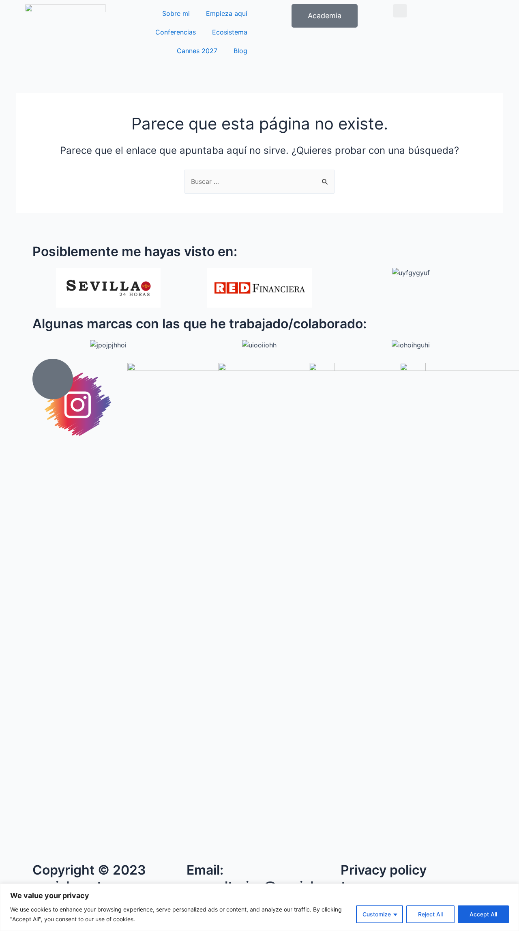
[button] (400, 10)
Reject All (430, 914)
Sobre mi (176, 13)
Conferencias (175, 32)
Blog (240, 51)
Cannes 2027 (197, 51)
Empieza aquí (226, 13)
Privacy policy (384, 870)
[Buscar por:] (259, 181)
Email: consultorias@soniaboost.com (281, 878)
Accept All (483, 914)
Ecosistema (229, 32)
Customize (376, 914)
